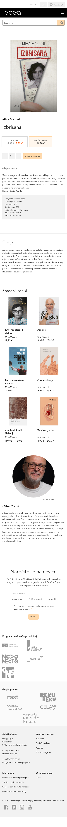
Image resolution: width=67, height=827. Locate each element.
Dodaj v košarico (32, 156)
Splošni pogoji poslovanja (13, 782)
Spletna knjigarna (43, 752)
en (35, 4)
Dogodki (52, 599)
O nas (38, 777)
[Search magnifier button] (61, 22)
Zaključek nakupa (43, 743)
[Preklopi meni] (62, 13)
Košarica (39, 748)
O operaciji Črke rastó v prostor (15, 787)
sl (31, 4)
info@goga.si (7, 738)
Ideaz (62, 800)
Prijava (33, 616)
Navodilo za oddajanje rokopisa (15, 777)
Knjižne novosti (36, 599)
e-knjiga (6, 168)
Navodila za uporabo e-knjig (14, 791)
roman (14, 168)
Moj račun (40, 738)
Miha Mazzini (11, 119)
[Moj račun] (43, 4)
